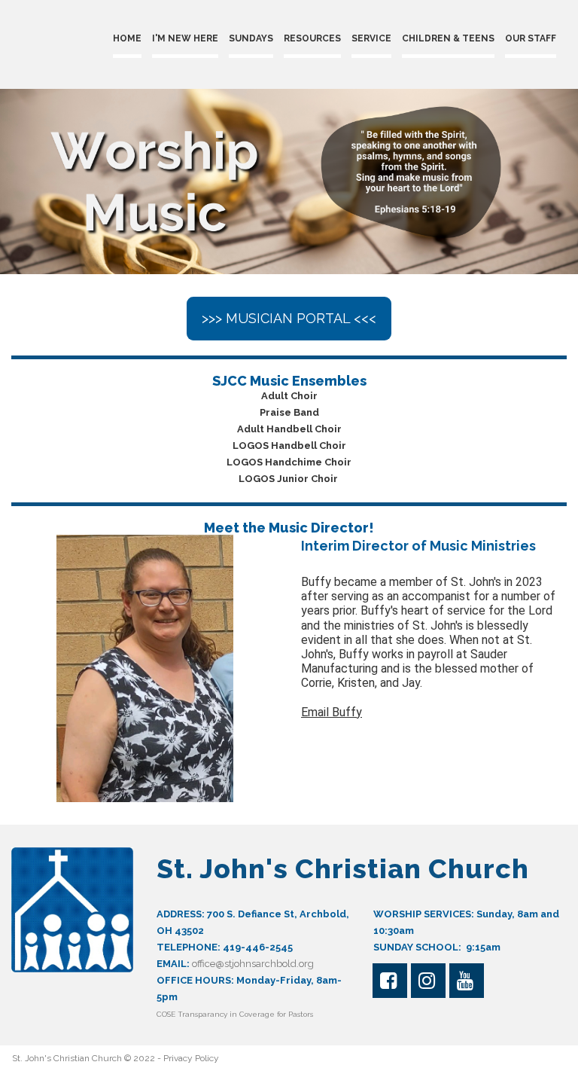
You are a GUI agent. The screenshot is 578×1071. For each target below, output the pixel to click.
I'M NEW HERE (185, 38)
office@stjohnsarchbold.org (253, 963)
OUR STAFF (530, 38)
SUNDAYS (251, 38)
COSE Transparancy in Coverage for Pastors (236, 1014)
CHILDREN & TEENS (448, 38)
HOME (127, 38)
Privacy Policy (191, 1058)
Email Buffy (331, 712)
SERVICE (371, 38)
